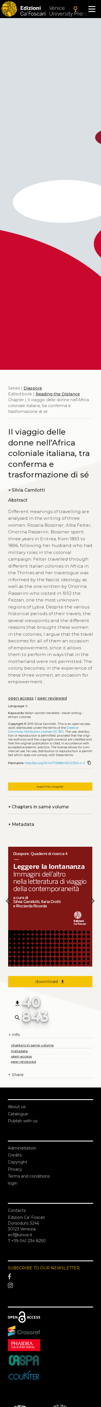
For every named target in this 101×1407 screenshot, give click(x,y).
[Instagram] (50, 1285)
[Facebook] (50, 1276)
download (50, 981)
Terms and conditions (29, 1176)
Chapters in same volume (38, 806)
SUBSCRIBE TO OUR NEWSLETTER (44, 1267)
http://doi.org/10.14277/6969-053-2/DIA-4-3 (55, 763)
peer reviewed (52, 698)
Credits (15, 1155)
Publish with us (22, 1120)
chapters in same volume (32, 1045)
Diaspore (33, 388)
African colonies (19, 717)
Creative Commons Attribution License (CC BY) (43, 730)
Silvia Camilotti (26, 490)
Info (14, 1034)
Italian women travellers (42, 713)
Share (16, 1074)
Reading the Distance (58, 394)
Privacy (15, 1169)
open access (21, 698)
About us (17, 1106)
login (12, 1183)
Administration (22, 1148)
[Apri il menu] (92, 9)
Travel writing (71, 713)
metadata (19, 1051)
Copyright (17, 1162)
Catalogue (18, 1113)
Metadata (21, 824)
